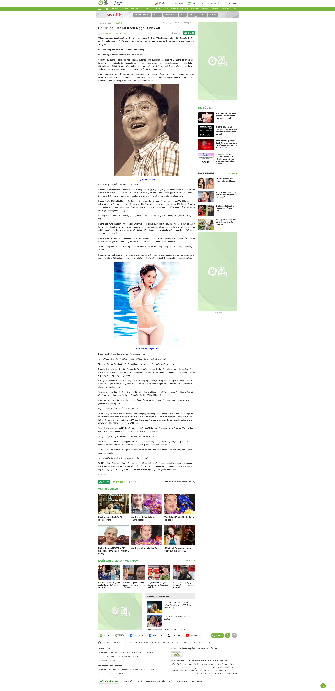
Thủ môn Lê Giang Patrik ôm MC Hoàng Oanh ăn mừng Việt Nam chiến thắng (178, 605)
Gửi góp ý (120, 482)
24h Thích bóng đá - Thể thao (176, 9)
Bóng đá (134, 9)
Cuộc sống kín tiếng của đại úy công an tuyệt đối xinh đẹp (158, 584)
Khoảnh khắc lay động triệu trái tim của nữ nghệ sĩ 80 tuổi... (183, 584)
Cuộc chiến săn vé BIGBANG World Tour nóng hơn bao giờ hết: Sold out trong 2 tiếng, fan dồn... (225, 159)
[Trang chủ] (102, 14)
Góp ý (139, 681)
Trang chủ (102, 23)
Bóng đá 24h (158, 635)
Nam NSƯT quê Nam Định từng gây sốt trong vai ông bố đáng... (134, 584)
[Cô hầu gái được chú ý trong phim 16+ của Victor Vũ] (179, 535)
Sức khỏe (195, 9)
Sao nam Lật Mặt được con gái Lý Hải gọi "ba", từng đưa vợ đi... (109, 584)
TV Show (201, 14)
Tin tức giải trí (170, 14)
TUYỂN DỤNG (197, 681)
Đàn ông (213, 14)
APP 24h (106, 635)
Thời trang (206, 173)
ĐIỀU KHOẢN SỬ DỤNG (178, 681)
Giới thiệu (128, 681)
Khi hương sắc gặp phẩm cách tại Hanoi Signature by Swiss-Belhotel (226, 115)
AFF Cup (124, 9)
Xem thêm (189, 560)
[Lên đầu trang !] (329, 685)
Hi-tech (205, 9)
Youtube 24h (195, 635)
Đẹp (178, 643)
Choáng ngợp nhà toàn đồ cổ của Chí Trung (111, 518)
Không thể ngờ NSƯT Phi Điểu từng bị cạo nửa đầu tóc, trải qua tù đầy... (113, 551)
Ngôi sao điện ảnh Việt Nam (115, 34)
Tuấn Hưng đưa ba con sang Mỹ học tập (177, 617)
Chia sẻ (191, 33)
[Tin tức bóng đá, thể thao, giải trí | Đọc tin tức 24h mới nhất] (103, 3)
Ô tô (234, 9)
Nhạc (183, 14)
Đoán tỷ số (179, 3)
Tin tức (115, 9)
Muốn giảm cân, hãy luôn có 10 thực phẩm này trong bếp (226, 222)
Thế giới (215, 9)
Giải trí (157, 9)
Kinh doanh (146, 9)
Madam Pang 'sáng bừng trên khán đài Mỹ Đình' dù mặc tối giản (226, 194)
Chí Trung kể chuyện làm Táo (145, 548)
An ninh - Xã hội (141, 643)
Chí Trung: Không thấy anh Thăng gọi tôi (143, 518)
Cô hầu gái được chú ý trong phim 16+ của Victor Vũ (177, 549)
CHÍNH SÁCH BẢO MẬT (155, 681)
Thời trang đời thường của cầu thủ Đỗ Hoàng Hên (225, 208)
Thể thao (225, 9)
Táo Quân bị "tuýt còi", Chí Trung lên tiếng (179, 518)
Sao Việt (157, 14)
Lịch (193, 3)
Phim (192, 14)
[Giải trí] (114, 14)
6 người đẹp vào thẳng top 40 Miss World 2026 (225, 180)
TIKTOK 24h (176, 635)
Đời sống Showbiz (142, 14)
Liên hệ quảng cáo (109, 681)
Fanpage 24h (139, 635)
